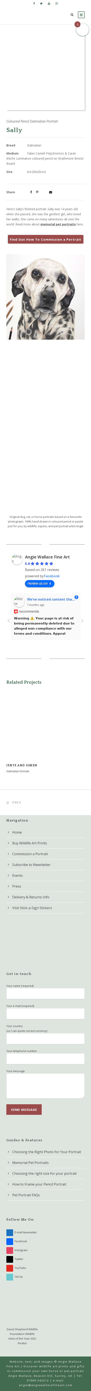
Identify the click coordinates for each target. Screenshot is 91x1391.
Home (17, 832)
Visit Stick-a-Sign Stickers (32, 908)
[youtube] (49, 3)
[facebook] (34, 3)
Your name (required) (20, 986)
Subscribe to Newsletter (31, 864)
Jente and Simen (45, 731)
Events (17, 875)
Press (16, 886)
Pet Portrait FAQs (26, 1195)
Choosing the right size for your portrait (44, 1173)
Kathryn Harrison (43, 599)
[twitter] (41, 3)
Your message (15, 1071)
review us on (38, 583)
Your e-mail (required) (20, 1006)
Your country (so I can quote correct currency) (26, 1028)
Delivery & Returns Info (30, 897)
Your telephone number (21, 1051)
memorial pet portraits (58, 224)
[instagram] (56, 3)
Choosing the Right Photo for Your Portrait (46, 1152)
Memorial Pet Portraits (30, 1162)
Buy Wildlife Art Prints (29, 843)
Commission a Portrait (30, 854)
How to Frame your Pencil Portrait (39, 1184)
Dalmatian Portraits (17, 771)
